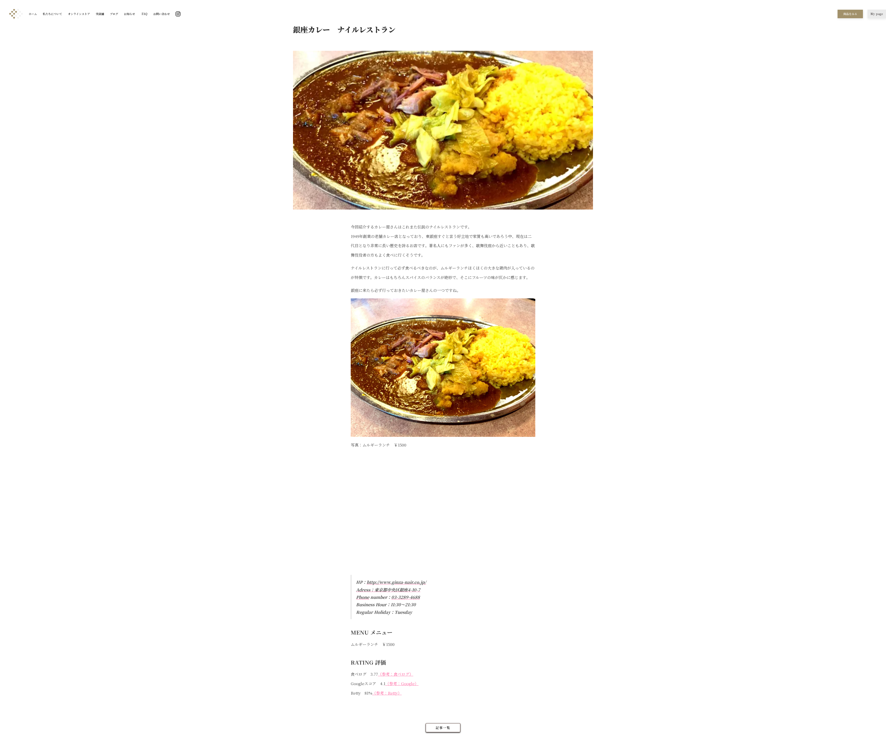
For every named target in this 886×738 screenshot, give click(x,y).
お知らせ (129, 14)
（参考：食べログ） (395, 674)
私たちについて (52, 14)
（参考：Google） (402, 683)
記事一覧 (443, 727)
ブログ (114, 14)
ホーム (33, 14)
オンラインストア (79, 14)
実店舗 (100, 14)
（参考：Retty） (387, 693)
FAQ (144, 14)
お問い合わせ (161, 14)
